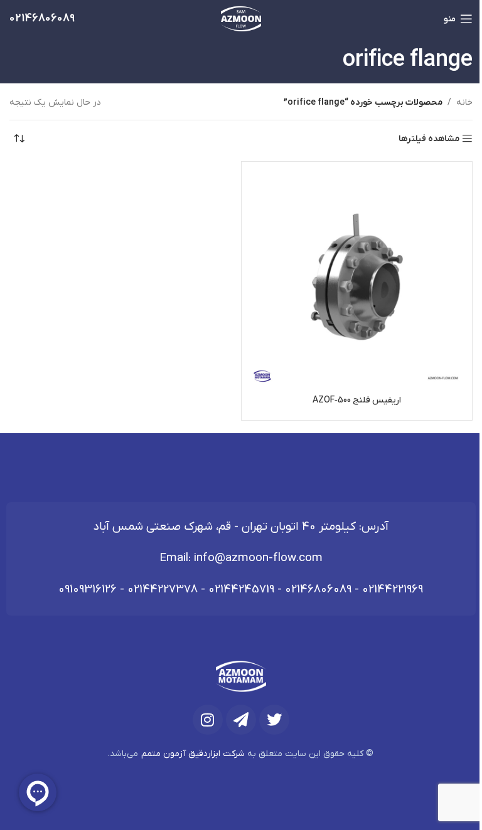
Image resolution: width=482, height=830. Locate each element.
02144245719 (241, 589)
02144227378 (162, 589)
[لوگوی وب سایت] (241, 18)
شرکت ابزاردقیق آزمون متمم (193, 754)
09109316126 (87, 589)
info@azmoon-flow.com (258, 558)
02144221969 (392, 589)
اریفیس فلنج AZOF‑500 (357, 400)
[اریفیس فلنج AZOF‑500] (357, 277)
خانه (464, 102)
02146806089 (318, 589)
